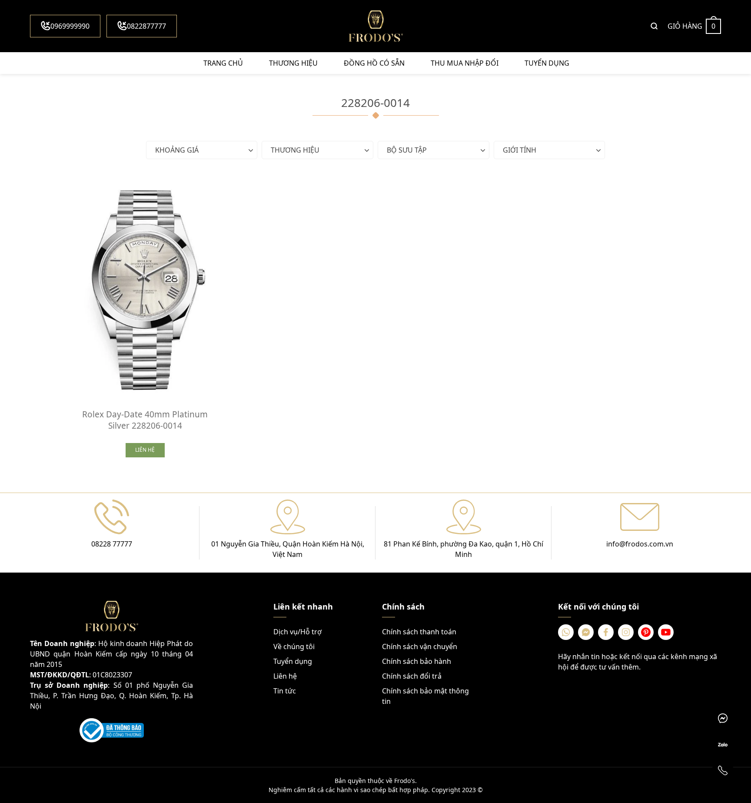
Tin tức (284, 691)
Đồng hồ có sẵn (374, 63)
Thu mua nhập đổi (464, 63)
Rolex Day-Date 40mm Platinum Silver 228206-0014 (145, 420)
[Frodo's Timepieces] (375, 26)
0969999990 (70, 26)
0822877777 (146, 26)
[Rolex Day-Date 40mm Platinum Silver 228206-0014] (145, 287)
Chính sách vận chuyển (419, 646)
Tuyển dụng (547, 63)
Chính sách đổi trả (412, 676)
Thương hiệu (293, 63)
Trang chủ (223, 63)
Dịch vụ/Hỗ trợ (297, 631)
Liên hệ (285, 676)
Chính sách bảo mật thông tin (425, 696)
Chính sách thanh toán (419, 631)
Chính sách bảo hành (416, 661)
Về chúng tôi (294, 646)
